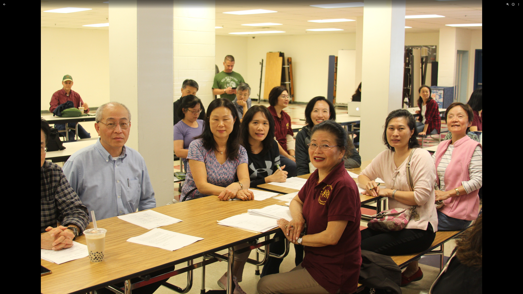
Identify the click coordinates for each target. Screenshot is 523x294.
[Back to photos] (4, 4)
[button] (7, 147)
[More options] (518, 4)
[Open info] (513, 4)
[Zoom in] (507, 4)
